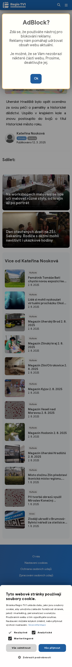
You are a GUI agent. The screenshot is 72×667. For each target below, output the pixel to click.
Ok (36, 79)
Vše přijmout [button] (52, 647)
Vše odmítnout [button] (21, 647)
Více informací (37, 624)
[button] (36, 657)
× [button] (67, 589)
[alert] (36, 626)
